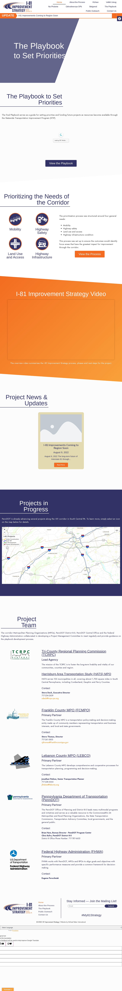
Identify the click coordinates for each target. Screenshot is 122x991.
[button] (119, 18)
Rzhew (95, 2)
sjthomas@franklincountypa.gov (55, 742)
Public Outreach (92, 11)
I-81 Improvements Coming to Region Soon (61, 446)
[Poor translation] (9, 944)
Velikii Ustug (111, 2)
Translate (15, 931)
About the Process (77, 2)
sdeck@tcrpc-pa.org (50, 698)
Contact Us (111, 11)
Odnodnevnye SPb (74, 6)
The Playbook (110, 6)
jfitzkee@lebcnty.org (50, 784)
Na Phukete (53, 6)
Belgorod (93, 6)
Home (59, 2)
